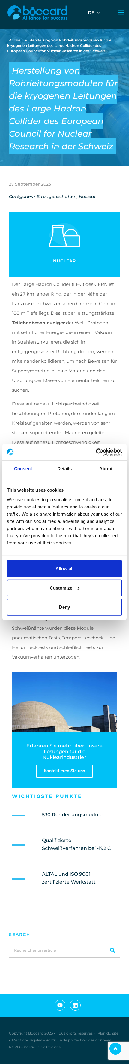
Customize (61, 587)
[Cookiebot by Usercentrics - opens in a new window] (96, 452)
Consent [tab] (23, 468)
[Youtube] (60, 1005)
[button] (121, 12)
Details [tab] (64, 468)
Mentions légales (27, 1040)
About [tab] (105, 468)
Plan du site (108, 1033)
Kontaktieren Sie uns (64, 771)
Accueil (15, 40)
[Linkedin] (75, 1005)
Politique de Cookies (42, 1047)
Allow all (65, 568)
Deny (64, 606)
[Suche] (112, 950)
